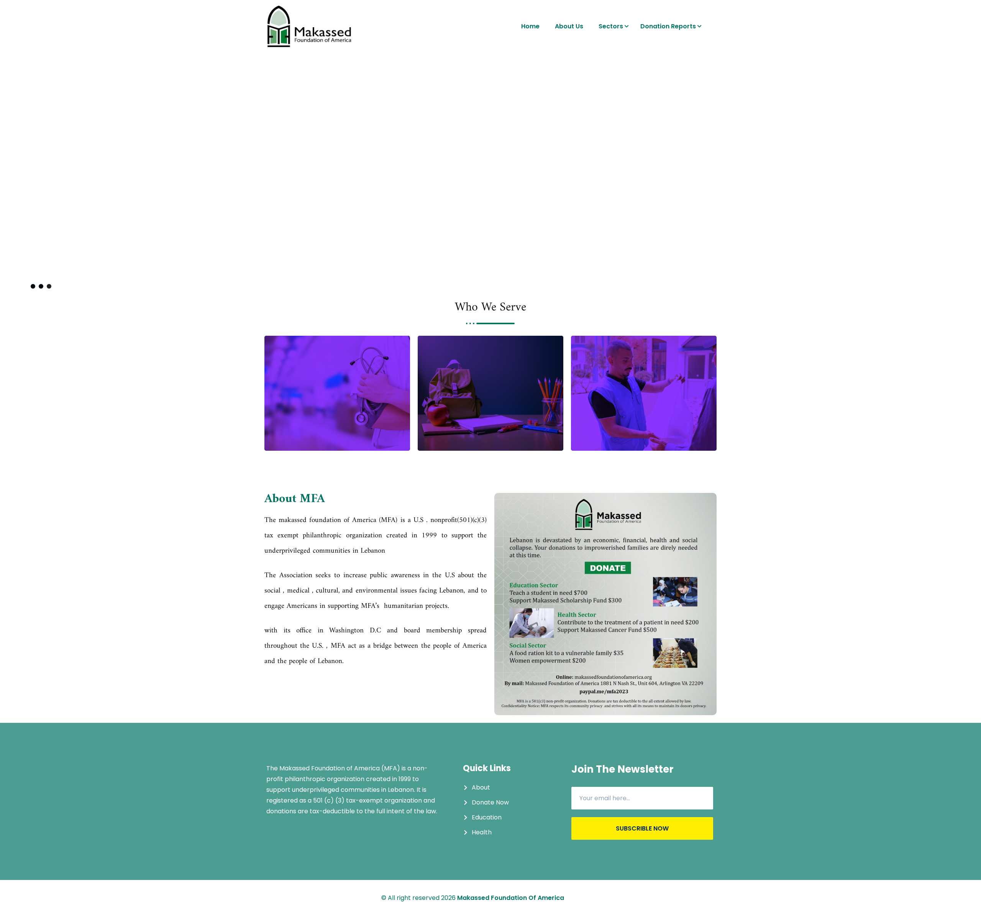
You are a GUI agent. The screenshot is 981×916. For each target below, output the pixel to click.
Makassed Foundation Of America (510, 897)
